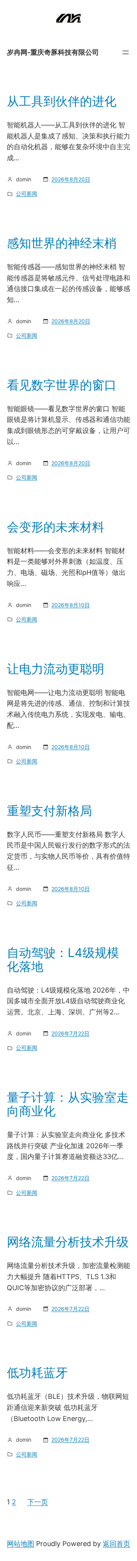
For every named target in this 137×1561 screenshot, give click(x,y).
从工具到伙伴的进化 (61, 101)
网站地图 (20, 1544)
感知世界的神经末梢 (61, 243)
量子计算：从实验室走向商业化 (68, 1104)
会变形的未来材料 (55, 527)
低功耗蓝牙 (37, 1373)
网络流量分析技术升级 (68, 1242)
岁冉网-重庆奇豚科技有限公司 (53, 52)
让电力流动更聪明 (55, 669)
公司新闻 (26, 193)
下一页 (37, 1502)
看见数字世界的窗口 (61, 385)
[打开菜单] (125, 52)
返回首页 (116, 1544)
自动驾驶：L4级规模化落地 (63, 959)
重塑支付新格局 (49, 811)
